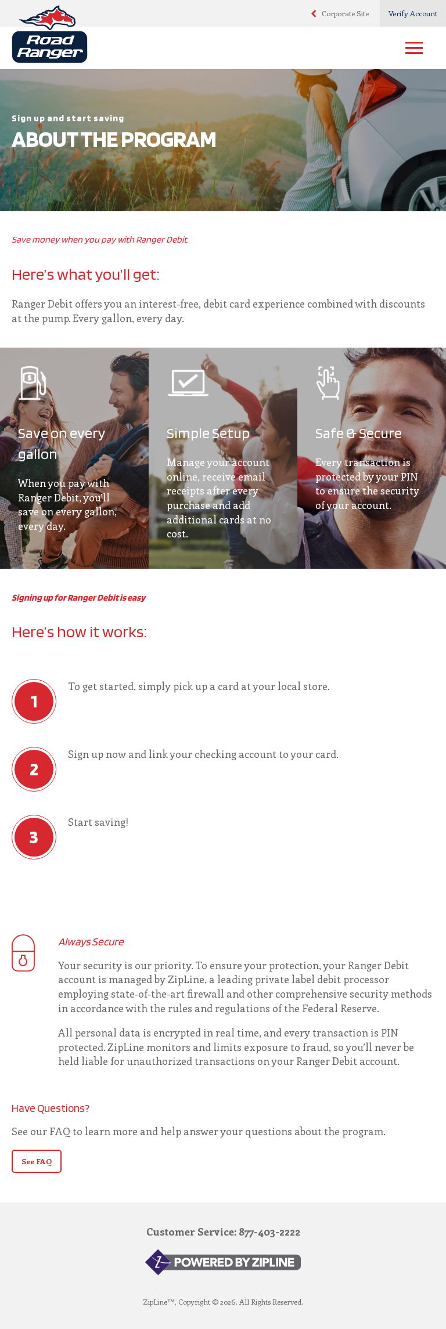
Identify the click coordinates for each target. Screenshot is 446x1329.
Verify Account (413, 13)
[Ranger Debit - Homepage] (208, 37)
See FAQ (36, 1161)
